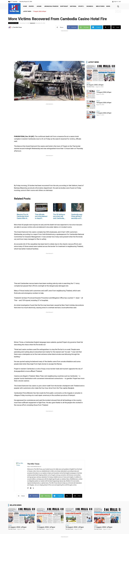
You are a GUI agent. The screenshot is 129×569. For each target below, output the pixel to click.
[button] (118, 6)
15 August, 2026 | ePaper (39, 11)
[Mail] (30, 487)
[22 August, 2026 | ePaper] (101, 73)
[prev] (116, 11)
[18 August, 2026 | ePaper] (91, 104)
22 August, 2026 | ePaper (95, 85)
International (13, 23)
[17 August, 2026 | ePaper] (91, 115)
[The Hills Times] (14, 8)
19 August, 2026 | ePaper (103, 92)
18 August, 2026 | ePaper (103, 102)
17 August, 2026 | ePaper (103, 113)
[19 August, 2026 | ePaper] (91, 94)
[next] (119, 11)
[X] (33, 487)
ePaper (88, 82)
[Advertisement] (64, 45)
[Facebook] (28, 487)
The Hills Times (17, 27)
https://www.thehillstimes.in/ (34, 466)
